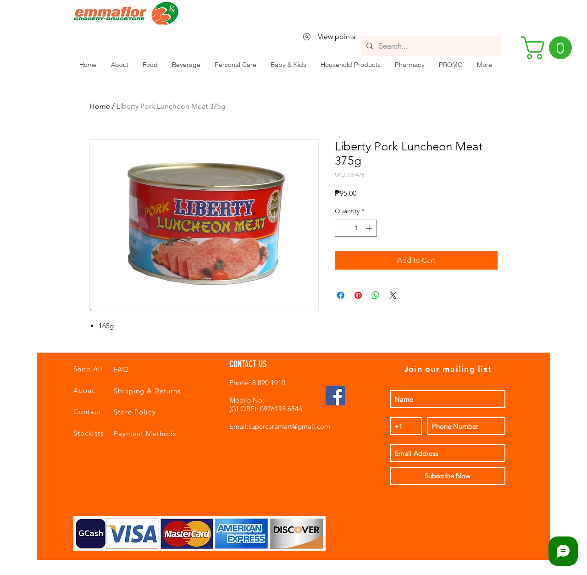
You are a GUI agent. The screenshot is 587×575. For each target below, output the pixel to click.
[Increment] (370, 228)
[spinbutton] (356, 228)
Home (99, 106)
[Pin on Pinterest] (358, 295)
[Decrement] (342, 228)
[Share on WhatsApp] (375, 295)
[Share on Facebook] (340, 295)
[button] (150, 64)
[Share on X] (393, 295)
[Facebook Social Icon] (335, 395)
